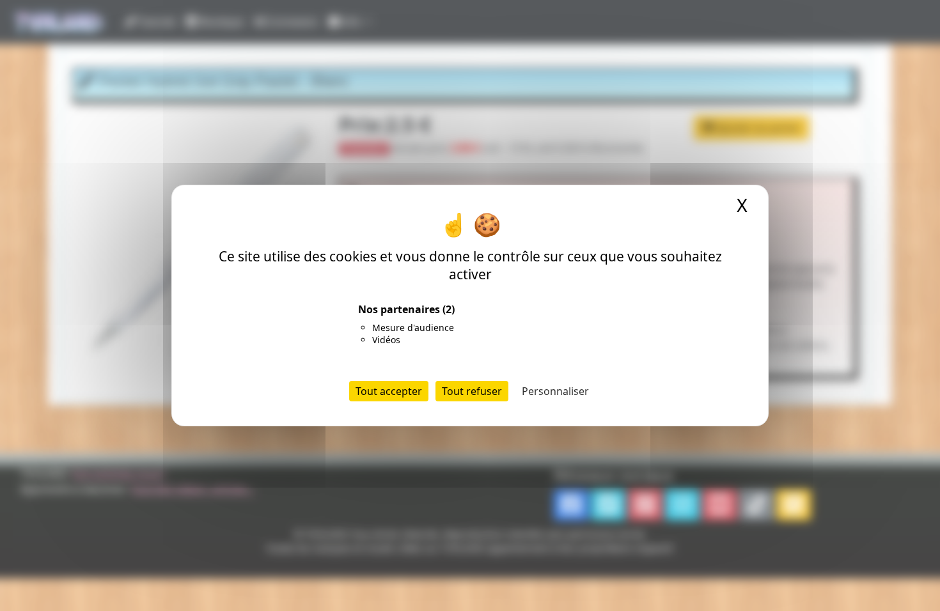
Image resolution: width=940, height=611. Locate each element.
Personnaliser (555, 391)
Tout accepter (389, 391)
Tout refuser (472, 391)
